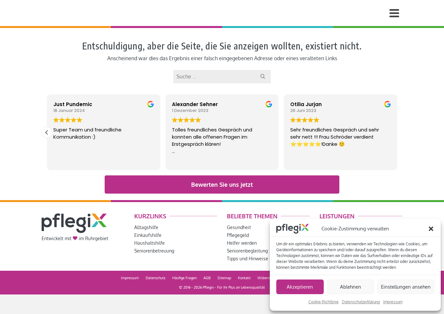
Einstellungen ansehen (406, 287)
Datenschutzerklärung (361, 301)
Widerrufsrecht (269, 278)
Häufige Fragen (184, 278)
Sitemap (224, 278)
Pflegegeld (238, 235)
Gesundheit (239, 227)
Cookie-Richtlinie (323, 301)
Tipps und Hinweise (247, 258)
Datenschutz (155, 278)
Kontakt (244, 278)
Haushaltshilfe (149, 243)
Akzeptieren (300, 287)
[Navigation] (394, 13)
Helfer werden (242, 243)
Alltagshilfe (146, 227)
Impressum (392, 301)
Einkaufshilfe (148, 235)
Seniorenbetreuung (154, 250)
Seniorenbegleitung (247, 250)
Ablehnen (350, 287)
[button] (431, 228)
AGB (207, 278)
